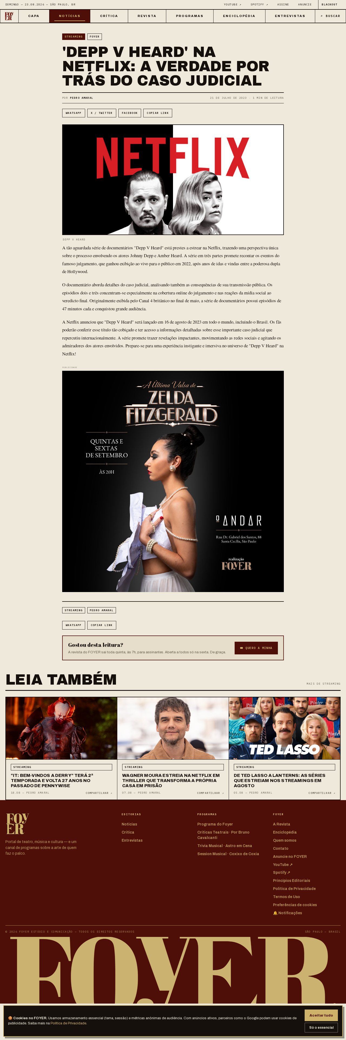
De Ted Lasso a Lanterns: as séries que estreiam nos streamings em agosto (280, 780)
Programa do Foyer (215, 824)
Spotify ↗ (259, 4)
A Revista (281, 824)
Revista (147, 16)
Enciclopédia (239, 16)
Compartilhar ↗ (99, 793)
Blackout (329, 4)
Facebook (130, 113)
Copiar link (158, 113)
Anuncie (305, 4)
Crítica (109, 16)
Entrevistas (290, 16)
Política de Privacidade (68, 1023)
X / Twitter (102, 113)
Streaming (74, 36)
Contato (280, 849)
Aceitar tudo (321, 1015)
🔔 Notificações (287, 913)
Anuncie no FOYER (290, 857)
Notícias (70, 16)
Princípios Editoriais (291, 881)
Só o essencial (321, 1027)
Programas (190, 16)
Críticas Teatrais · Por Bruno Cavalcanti (223, 835)
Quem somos (284, 840)
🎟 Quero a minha (256, 648)
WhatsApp (74, 113)
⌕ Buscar (330, 16)
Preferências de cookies (295, 905)
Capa (33, 16)
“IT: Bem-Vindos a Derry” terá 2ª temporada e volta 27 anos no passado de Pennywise (52, 780)
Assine (283, 4)
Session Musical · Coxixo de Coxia (228, 854)
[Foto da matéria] (61, 728)
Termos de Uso (286, 897)
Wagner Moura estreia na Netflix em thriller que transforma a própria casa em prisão (171, 780)
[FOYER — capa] (9, 16)
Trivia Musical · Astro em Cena (224, 846)
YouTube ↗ (233, 4)
